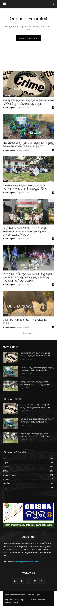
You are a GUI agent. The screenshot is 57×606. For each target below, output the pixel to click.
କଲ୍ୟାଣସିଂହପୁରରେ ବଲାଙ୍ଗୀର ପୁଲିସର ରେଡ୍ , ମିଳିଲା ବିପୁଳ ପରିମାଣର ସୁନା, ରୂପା (28, 102)
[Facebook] (21, 581)
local (5, 138)
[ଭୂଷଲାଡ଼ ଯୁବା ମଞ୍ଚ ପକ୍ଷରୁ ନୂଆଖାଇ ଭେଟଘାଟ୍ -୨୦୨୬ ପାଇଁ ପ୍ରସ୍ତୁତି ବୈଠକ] (28, 169)
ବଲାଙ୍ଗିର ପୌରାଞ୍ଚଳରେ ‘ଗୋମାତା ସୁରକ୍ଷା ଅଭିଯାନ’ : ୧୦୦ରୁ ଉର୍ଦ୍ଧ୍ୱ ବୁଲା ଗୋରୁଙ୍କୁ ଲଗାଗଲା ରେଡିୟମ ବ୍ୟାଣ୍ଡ (27, 277)
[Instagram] (35, 581)
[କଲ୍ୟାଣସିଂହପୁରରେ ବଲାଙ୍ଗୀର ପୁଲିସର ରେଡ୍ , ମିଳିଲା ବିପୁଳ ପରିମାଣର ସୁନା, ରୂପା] (28, 84)
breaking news (9, 96)
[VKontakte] (42, 581)
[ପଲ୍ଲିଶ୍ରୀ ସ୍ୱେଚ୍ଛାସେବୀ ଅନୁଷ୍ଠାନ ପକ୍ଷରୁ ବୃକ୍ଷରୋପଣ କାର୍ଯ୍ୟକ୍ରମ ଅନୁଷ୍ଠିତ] (28, 126)
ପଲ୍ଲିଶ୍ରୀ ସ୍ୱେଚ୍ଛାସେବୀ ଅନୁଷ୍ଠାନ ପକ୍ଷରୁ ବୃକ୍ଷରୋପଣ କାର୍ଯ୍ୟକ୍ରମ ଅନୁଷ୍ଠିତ (28, 144)
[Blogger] (15, 581)
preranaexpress (9, 107)
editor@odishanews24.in (27, 561)
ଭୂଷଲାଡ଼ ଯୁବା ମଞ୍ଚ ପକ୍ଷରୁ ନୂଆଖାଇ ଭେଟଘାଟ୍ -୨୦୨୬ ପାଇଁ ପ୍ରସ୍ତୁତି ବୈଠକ (25, 187)
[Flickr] (28, 581)
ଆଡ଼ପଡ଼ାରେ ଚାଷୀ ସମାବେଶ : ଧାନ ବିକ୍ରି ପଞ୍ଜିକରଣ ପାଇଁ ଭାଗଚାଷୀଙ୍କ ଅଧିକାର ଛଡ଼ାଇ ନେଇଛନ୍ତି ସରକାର (25, 231)
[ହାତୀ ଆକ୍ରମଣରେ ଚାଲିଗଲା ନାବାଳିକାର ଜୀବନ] (28, 303)
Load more (27, 333)
